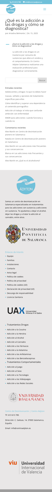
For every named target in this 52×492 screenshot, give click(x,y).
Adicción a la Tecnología (18, 375)
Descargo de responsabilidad (20, 293)
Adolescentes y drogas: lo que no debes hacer (25, 92)
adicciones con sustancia (24, 207)
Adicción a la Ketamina (17, 350)
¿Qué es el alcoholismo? (29, 160)
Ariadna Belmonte (17, 33)
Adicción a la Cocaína (16, 329)
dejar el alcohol (39, 211)
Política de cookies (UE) (17, 285)
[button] (26, 45)
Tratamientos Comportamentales (24, 362)
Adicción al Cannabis (16, 342)
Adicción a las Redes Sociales (20, 383)
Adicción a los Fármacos (17, 346)
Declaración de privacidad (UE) (20, 289)
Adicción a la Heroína (16, 333)
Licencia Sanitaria (15, 297)
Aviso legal (12, 272)
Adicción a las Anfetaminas (19, 354)
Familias (10, 260)
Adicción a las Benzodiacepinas (21, 358)
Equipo (10, 256)
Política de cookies (15, 276)
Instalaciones (13, 264)
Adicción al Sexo (14, 371)
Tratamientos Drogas (18, 324)
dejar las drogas (12, 214)
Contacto (11, 268)
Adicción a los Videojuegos (19, 379)
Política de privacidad (16, 280)
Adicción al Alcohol (15, 338)
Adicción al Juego (14, 367)
